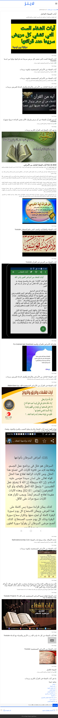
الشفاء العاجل (52, 690)
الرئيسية (55, 9)
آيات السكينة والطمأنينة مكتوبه (48, 710)
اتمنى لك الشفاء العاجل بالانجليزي (48, 697)
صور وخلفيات (49, 9)
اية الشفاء (53, 695)
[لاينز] (29, 3)
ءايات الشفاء (52, 686)
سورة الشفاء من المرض (50, 693)
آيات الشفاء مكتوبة (51, 688)
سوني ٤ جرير (52, 699)
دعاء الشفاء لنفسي (51, 701)
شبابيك (53, 684)
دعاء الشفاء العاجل (51, 691)
